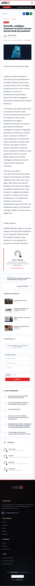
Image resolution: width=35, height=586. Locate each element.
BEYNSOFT (19, 579)
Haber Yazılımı (18, 576)
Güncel (14, 19)
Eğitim (4, 522)
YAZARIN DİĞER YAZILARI (17, 268)
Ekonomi (5, 525)
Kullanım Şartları (8, 561)
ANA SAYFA (7, 19)
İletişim (4, 546)
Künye (4, 543)
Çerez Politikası (7, 564)
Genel (4, 528)
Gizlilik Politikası (8, 558)
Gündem (4, 534)
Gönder (17, 379)
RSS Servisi (6, 549)
